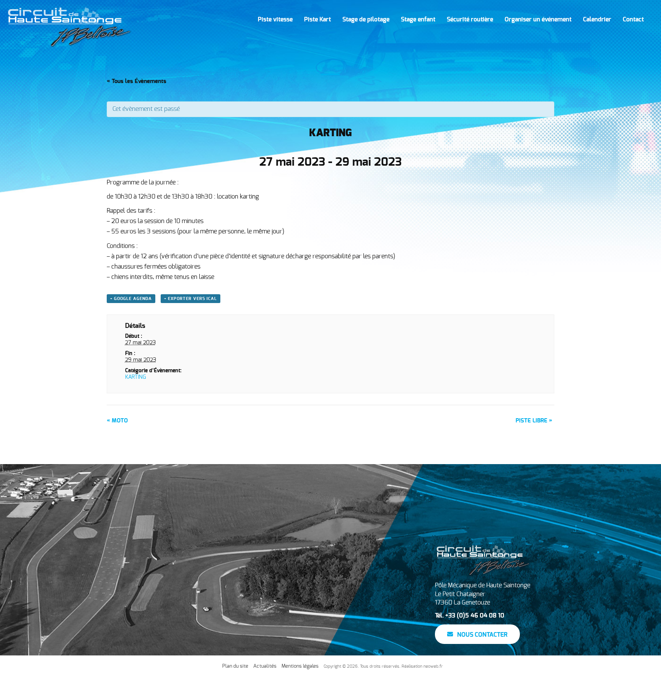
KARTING (135, 377)
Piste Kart (317, 19)
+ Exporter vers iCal (190, 299)
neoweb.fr (433, 666)
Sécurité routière (470, 19)
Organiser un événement (538, 19)
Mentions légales (300, 666)
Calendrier (597, 19)
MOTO (117, 421)
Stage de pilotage (365, 19)
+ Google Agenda (131, 299)
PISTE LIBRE (534, 421)
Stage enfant (418, 19)
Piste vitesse (275, 19)
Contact (633, 19)
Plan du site (235, 666)
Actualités (265, 666)
